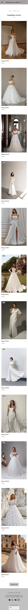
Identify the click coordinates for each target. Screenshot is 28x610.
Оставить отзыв (14, 605)
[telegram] (9, 600)
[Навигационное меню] (2, 2)
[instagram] (19, 600)
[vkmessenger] (16, 600)
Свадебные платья (16, 10)
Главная (10, 10)
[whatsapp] (12, 600)
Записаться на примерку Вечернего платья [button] (14, 596)
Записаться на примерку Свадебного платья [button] (14, 596)
